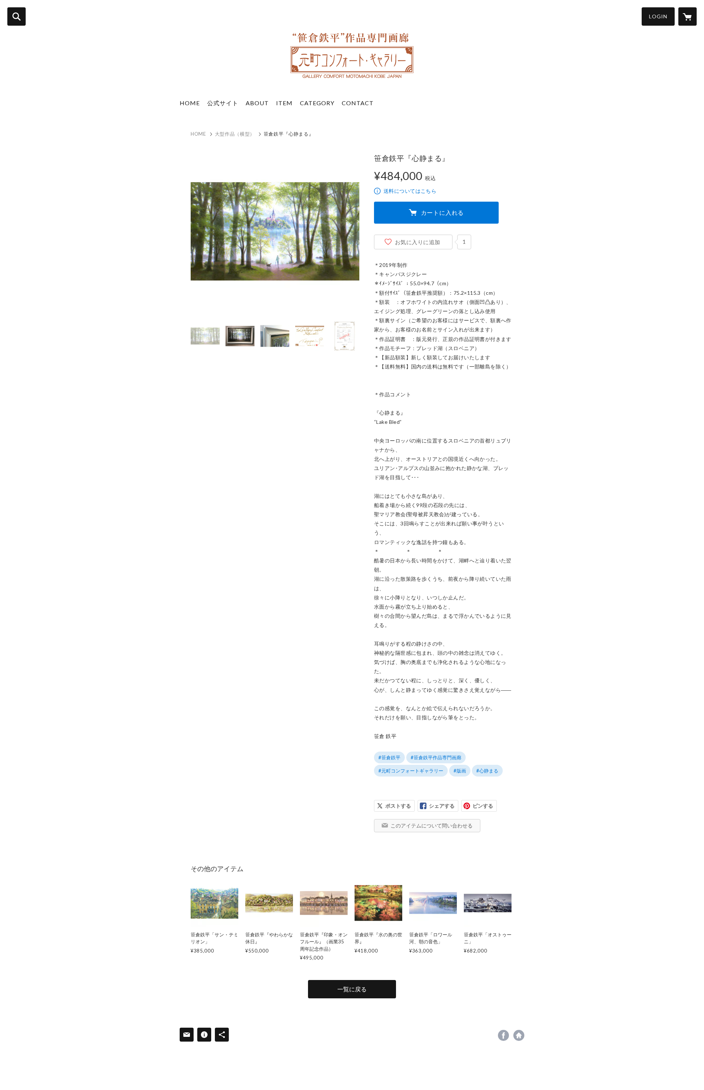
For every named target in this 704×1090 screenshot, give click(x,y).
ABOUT (257, 102)
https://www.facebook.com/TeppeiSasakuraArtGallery (503, 1035)
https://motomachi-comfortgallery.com (518, 1035)
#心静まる (487, 771)
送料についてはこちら (410, 191)
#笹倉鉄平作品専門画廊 (436, 757)
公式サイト (222, 102)
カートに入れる (442, 212)
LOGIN (658, 16)
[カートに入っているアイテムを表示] (687, 16)
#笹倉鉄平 (389, 757)
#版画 (460, 771)
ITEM (284, 102)
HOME (190, 102)
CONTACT (358, 102)
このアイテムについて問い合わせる (431, 825)
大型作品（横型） (235, 134)
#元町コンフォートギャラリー (410, 771)
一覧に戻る (352, 989)
